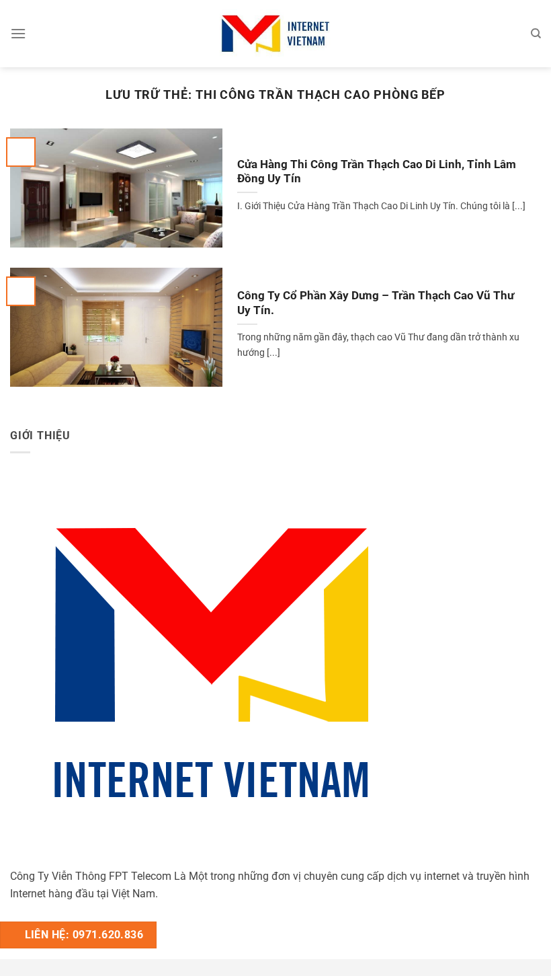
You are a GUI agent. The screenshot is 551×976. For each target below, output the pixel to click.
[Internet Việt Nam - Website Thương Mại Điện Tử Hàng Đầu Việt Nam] (275, 33)
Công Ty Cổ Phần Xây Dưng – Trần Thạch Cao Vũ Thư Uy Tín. (375, 303)
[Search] (536, 33)
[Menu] (18, 33)
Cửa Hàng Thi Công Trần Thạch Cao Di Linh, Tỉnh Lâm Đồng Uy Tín (376, 172)
